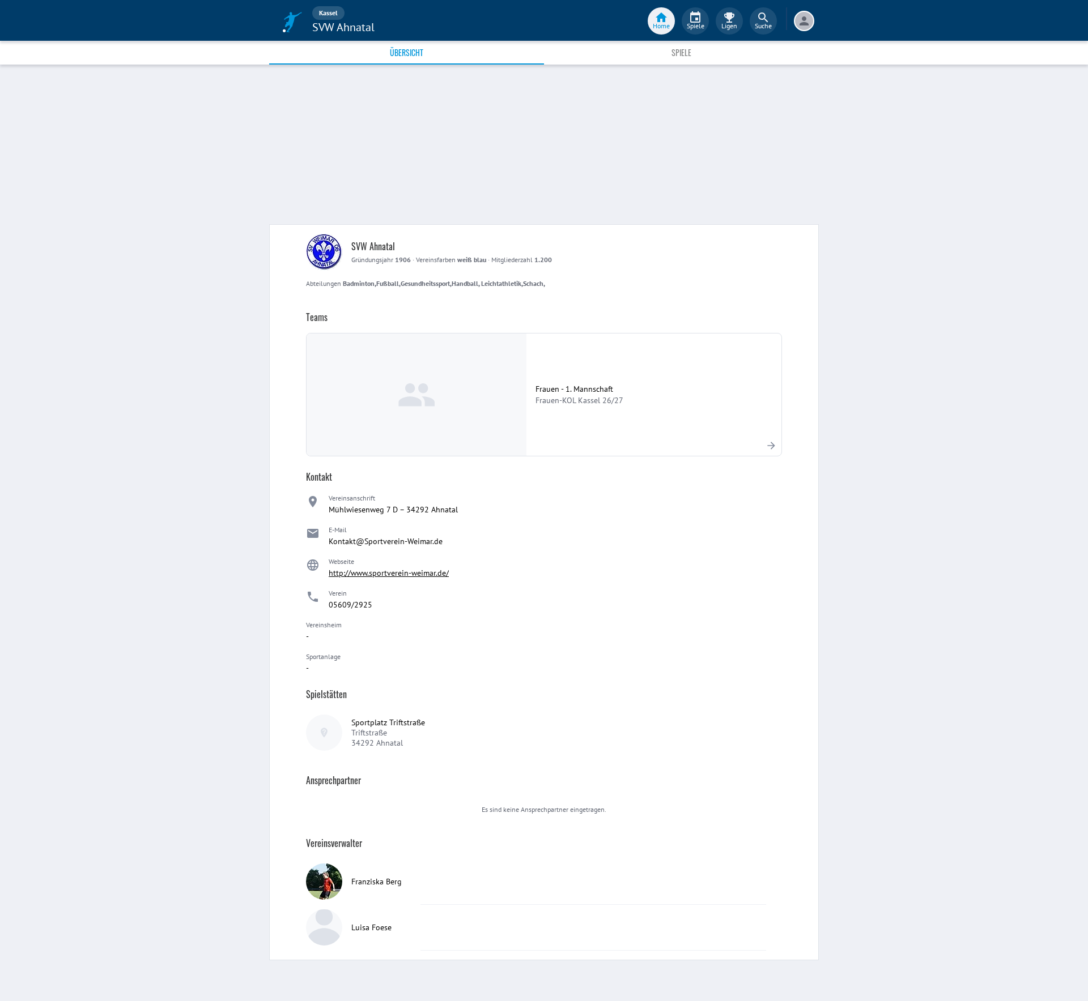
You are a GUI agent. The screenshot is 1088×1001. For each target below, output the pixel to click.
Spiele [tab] (681, 52)
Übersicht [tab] (406, 52)
